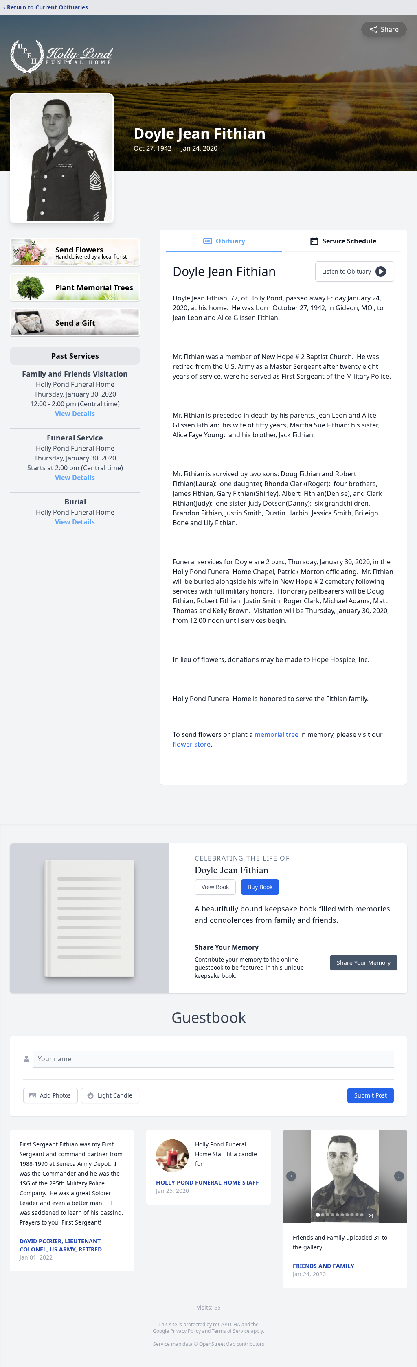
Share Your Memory (364, 962)
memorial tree (276, 734)
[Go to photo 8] (352, 1214)
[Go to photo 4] (332, 1214)
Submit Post (370, 1095)
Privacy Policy (185, 1331)
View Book (215, 887)
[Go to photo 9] (357, 1214)
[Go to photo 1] (318, 1215)
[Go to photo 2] (323, 1214)
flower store (192, 744)
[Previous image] (291, 1176)
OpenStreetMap (217, 1344)
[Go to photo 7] (347, 1214)
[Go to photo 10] (362, 1214)
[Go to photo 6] (342, 1214)
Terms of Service (231, 1331)
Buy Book (260, 887)
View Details (75, 413)
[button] (345, 1176)
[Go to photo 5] (337, 1214)
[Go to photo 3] (327, 1214)
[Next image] (399, 1176)
